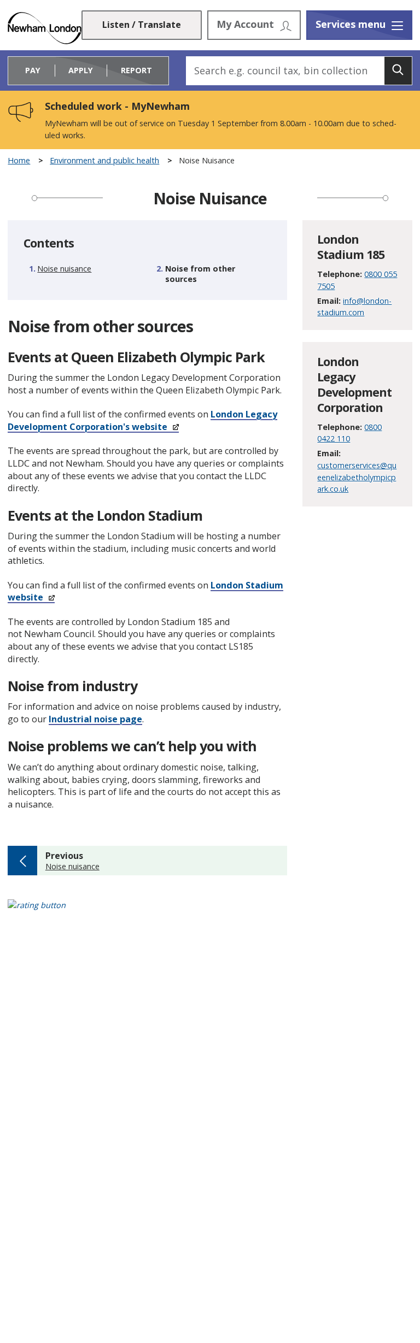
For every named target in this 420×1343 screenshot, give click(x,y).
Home (19, 161)
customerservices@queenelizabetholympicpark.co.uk (356, 477)
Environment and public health (104, 161)
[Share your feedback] (210, 911)
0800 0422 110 (349, 433)
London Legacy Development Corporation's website (142, 420)
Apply (80, 70)
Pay (32, 70)
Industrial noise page (95, 719)
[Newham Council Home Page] (44, 28)
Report (136, 70)
